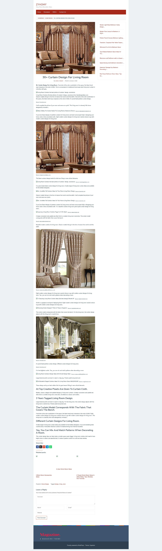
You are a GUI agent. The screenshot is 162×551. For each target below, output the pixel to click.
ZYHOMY (41, 4)
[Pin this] (44, 446)
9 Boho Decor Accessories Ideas (44, 476)
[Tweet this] (40, 446)
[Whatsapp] (50, 446)
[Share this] (37, 446)
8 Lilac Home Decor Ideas (64, 469)
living (60, 484)
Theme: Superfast (90, 545)
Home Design (45, 484)
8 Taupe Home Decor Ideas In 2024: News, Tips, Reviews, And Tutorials (85, 476)
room (64, 484)
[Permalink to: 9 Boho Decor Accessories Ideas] (45, 464)
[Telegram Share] (47, 446)
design (57, 484)
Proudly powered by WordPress (75, 545)
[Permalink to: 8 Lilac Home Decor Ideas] (65, 461)
